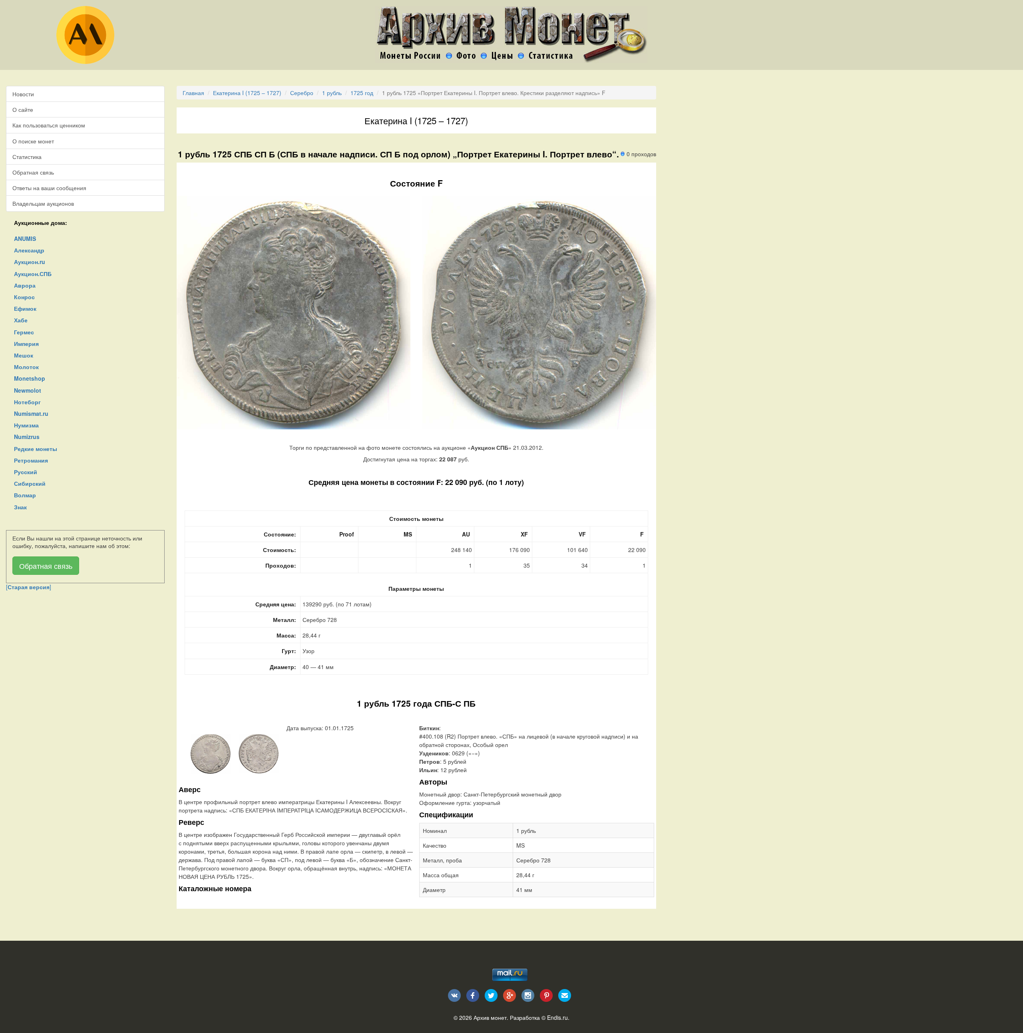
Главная (193, 93)
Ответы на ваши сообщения (49, 188)
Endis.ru (557, 1017)
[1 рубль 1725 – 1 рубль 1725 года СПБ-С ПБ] (211, 753)
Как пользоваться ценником (48, 125)
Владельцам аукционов (43, 203)
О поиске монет (33, 141)
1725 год (361, 93)
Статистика (27, 157)
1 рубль (332, 93)
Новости (23, 94)
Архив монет (490, 1017)
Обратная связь (33, 172)
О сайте (22, 109)
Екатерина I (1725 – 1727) (247, 93)
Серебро (301, 93)
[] (28, 587)
